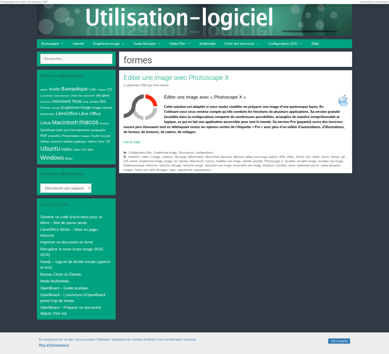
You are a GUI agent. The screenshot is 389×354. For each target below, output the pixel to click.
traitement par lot (308, 165)
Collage (155, 157)
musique (104, 123)
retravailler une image (247, 165)
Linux (45, 122)
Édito (315, 43)
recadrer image (306, 161)
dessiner (226, 157)
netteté (246, 161)
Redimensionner (134, 165)
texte (292, 165)
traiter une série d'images (151, 170)
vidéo (66, 149)
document (45, 101)
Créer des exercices (239, 43)
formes (335, 157)
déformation (196, 157)
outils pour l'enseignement (73, 130)
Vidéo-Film (177, 43)
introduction (47, 114)
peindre (258, 161)
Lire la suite (132, 142)
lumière (183, 161)
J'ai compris (339, 341)
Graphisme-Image (106, 43)
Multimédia (207, 43)
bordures (134, 157)
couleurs (167, 157)
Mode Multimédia (54, 281)
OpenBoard (47, 130)
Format (45, 107)
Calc (92, 89)
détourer (238, 157)
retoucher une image (218, 165)
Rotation (268, 165)
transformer (185, 170)
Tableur (92, 141)
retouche (151, 165)
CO (109, 89)
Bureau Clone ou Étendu (60, 274)
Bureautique (50, 43)
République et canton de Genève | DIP (23, 2)
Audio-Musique (145, 43)
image (168, 161)
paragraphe (98, 130)
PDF (43, 136)
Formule (55, 108)
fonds (316, 157)
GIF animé (130, 161)
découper (180, 157)
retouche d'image (170, 165)
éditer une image (256, 157)
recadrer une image (330, 161)
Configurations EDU (283, 43)
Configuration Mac (140, 152)
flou (308, 157)
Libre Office (90, 113)
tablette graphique (74, 141)
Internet (78, 43)
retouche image (193, 165)
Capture (101, 89)
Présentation (71, 136)
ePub (85, 101)
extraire (94, 101)
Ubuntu (50, 148)
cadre (145, 157)
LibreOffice (67, 113)
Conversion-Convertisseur (54, 95)
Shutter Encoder (101, 136)
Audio (54, 89)
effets (290, 157)
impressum (382, 2)
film (103, 101)
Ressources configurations (196, 152)
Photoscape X (274, 161)
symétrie (281, 165)
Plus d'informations (54, 345)
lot (175, 161)
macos (209, 161)
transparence (202, 170)
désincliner (212, 157)
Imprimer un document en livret (66, 242)
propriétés (54, 136)
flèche (300, 157)
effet (282, 157)
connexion (366, 2)
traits (172, 170)
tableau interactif (51, 141)
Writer (69, 158)
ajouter (44, 89)
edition (273, 157)
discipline (103, 95)
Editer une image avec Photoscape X (176, 78)
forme (325, 157)
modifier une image (228, 161)
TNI (108, 141)
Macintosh (197, 161)
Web (90, 149)
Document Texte (66, 101)
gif (343, 157)
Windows (52, 157)
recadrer (290, 161)
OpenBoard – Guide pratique (64, 288)
